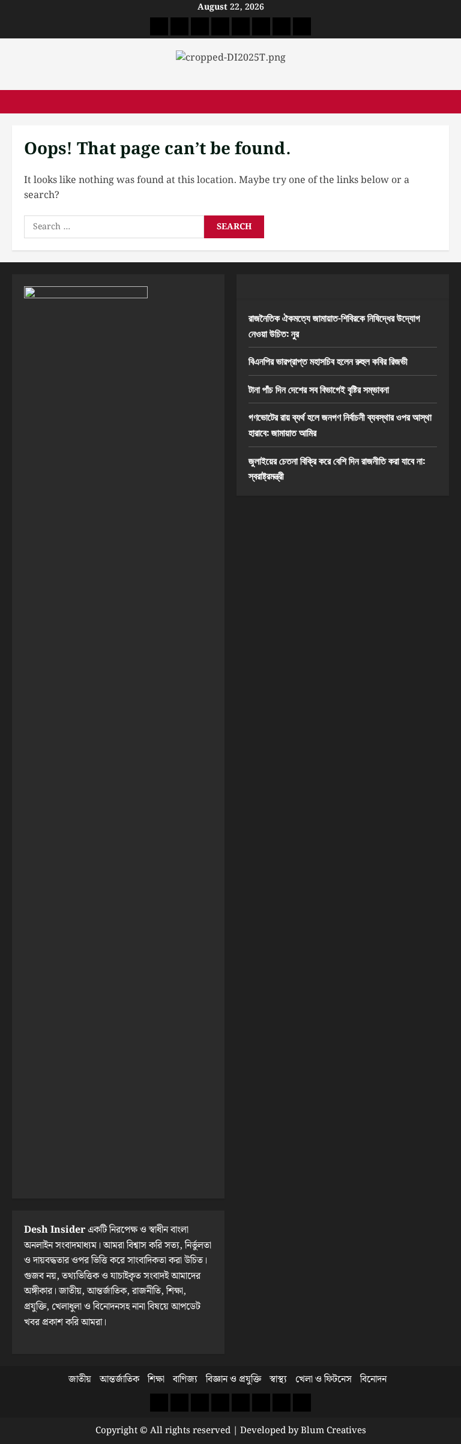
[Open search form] (445, 101)
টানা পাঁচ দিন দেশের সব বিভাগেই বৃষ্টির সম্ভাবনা (319, 389)
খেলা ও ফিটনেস (323, 1379)
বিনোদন (373, 1379)
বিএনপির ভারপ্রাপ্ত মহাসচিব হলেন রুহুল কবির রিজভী (328, 360)
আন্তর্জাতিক (119, 1379)
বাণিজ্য (185, 1379)
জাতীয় (79, 1379)
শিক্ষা (156, 1379)
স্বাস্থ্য (278, 1379)
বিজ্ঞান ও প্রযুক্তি (233, 1379)
